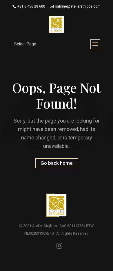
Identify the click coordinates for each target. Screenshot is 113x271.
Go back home (57, 163)
